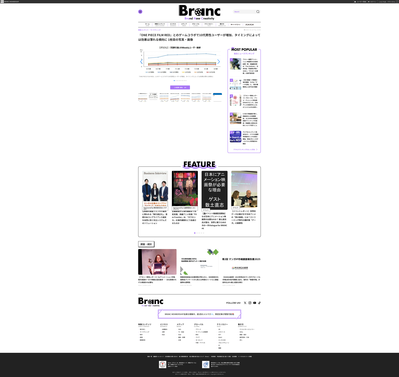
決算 (163, 332)
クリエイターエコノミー (247, 329)
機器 (219, 348)
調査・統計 (146, 244)
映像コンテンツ (160, 24)
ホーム (147, 24)
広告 (179, 340)
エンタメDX (222, 340)
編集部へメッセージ (158, 356)
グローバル (195, 24)
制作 (141, 335)
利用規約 (213, 356)
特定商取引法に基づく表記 (224, 356)
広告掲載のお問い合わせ (171, 356)
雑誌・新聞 (181, 337)
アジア (198, 337)
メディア (184, 24)
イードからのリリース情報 (245, 356)
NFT (219, 335)
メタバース (221, 332)
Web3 (220, 337)
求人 (241, 340)
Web (179, 335)
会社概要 (234, 356)
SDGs (241, 332)
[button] (150, 62)
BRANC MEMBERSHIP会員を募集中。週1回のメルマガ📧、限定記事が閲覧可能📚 (199, 314)
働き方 (222, 24)
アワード (198, 329)
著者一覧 (149, 356)
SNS (179, 329)
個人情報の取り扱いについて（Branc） (199, 356)
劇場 (141, 337)
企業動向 (164, 329)
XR (219, 329)
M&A (163, 335)
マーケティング (144, 332)
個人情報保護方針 (183, 356)
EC (219, 345)
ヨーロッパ (199, 340)
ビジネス (173, 24)
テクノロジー (209, 24)
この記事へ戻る (180, 87)
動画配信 (142, 340)
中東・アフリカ (200, 343)
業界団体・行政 (244, 337)
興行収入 (142, 329)
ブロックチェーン (223, 343)
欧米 (197, 335)
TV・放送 (181, 332)
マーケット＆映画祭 (202, 332)
